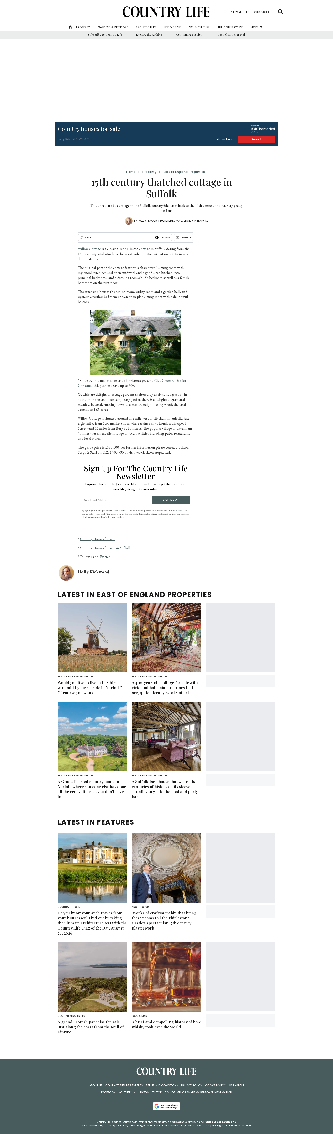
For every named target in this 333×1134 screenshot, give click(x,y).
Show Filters (224, 139)
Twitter (104, 556)
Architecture (146, 27)
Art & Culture (199, 27)
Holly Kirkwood (147, 220)
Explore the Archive (149, 34)
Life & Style (172, 27)
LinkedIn (144, 1092)
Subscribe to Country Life (105, 34)
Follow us (165, 237)
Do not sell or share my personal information (198, 1092)
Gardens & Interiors (113, 27)
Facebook (108, 1092)
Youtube (125, 1092)
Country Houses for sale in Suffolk (105, 548)
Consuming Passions (190, 34)
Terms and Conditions (162, 1085)
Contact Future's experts (124, 1085)
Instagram (236, 1085)
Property (83, 27)
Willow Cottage (89, 249)
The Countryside (230, 27)
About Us (95, 1085)
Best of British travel (231, 34)
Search (256, 139)
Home (130, 172)
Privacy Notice (175, 510)
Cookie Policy (215, 1085)
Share (87, 237)
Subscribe (261, 12)
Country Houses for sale (97, 539)
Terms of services (120, 510)
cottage (144, 249)
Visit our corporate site (220, 1122)
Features (202, 220)
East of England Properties (184, 172)
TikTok (157, 1092)
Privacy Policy (191, 1085)
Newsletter (186, 237)
